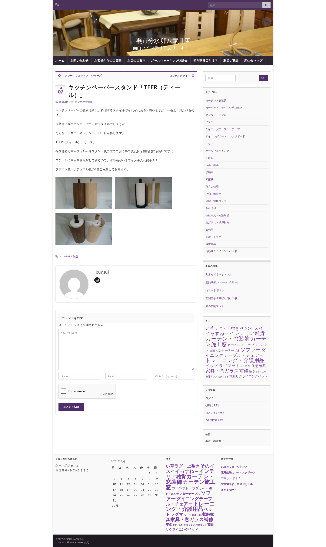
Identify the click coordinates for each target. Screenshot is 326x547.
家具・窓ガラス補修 (226, 370)
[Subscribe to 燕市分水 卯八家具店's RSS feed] (57, 4)
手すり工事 (261, 371)
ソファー (210, 122)
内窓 (247, 366)
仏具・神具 (212, 165)
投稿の (212, 405)
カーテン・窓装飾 (216, 100)
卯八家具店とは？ (205, 60)
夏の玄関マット (214, 306)
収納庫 (209, 172)
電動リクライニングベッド (221, 251)
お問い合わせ (79, 60)
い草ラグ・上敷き (222, 328)
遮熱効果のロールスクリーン (222, 282)
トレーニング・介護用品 (234, 360)
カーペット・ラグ (240, 345)
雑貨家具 (210, 244)
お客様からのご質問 (107, 60)
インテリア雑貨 (69, 256)
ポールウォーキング (217, 150)
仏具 (242, 366)
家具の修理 (212, 186)
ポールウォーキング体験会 (169, 60)
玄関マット (223, 376)
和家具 (209, 179)
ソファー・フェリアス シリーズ (82, 75)
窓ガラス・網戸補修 (217, 222)
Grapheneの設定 (80, 542)
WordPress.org (214, 419)
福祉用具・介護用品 (217, 215)
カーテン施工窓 (190, 484)
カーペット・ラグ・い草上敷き (223, 107)
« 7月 (114, 506)
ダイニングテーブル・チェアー (223, 129)
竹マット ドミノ (215, 290)
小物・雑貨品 (75, 101)
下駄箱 (209, 157)
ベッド (209, 143)
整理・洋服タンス (216, 200)
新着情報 (87, 101)
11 (121, 484)
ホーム (60, 60)
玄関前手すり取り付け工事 (221, 298)
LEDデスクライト (180, 75)
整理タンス (211, 376)
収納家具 (258, 365)
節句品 (209, 229)
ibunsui (62, 101)
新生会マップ (253, 60)
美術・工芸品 (213, 236)
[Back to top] (317, 538)
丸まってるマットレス (218, 274)
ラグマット (229, 365)
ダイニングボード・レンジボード (225, 136)
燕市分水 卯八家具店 (163, 40)
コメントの (214, 412)
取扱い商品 (230, 60)
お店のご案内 (136, 60)
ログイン (210, 398)
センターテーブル (216, 114)
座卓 (252, 371)
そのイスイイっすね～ (190, 468)
